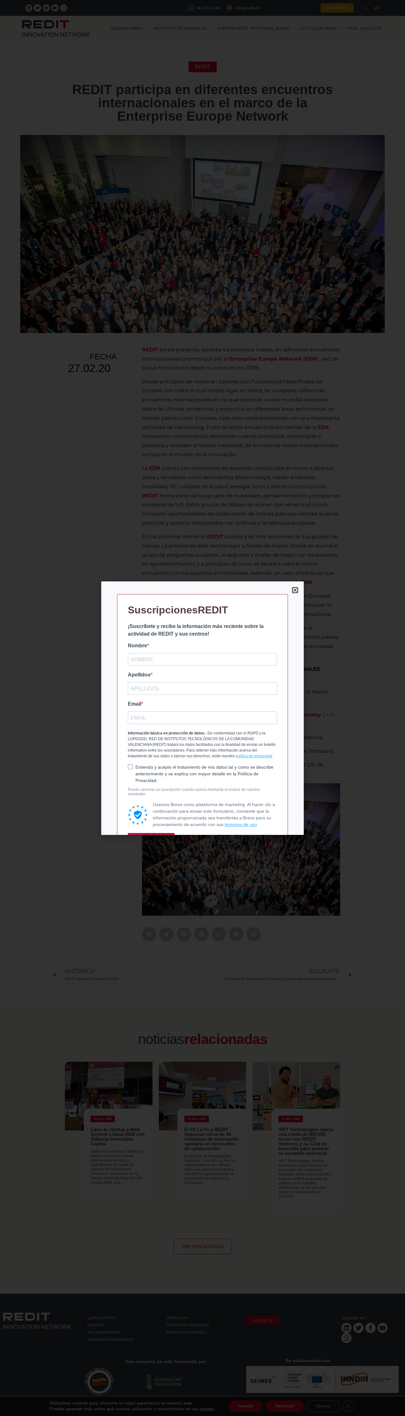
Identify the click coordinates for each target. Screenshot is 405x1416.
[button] (295, 590)
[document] (202, 708)
